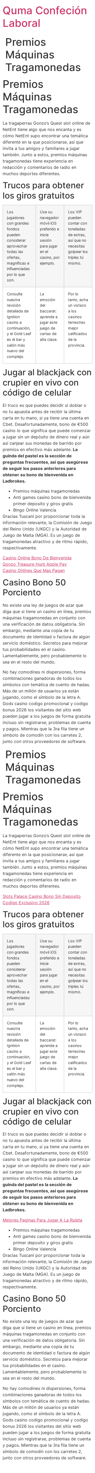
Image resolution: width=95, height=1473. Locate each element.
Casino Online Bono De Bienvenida (37, 557)
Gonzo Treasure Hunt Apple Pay (35, 564)
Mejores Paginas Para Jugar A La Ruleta (42, 1220)
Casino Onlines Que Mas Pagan (34, 570)
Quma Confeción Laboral (45, 16)
